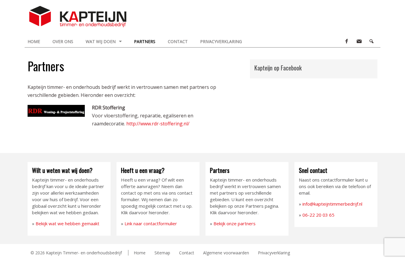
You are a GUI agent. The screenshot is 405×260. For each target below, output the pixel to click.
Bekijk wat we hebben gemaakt (67, 223)
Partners (144, 41)
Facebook (346, 41)
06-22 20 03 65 (318, 215)
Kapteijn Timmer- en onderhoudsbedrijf (84, 253)
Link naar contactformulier (151, 223)
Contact (178, 41)
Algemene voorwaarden (226, 253)
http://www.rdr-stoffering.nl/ (157, 123)
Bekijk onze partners (234, 223)
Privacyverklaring (221, 41)
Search (371, 41)
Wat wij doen (101, 41)
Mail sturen (359, 41)
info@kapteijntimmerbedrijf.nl (332, 204)
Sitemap (162, 253)
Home (34, 41)
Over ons (62, 41)
